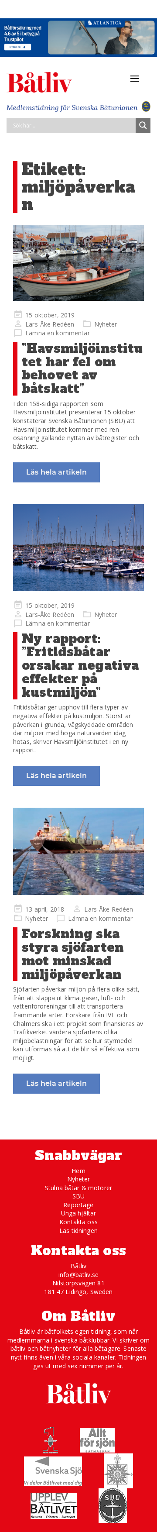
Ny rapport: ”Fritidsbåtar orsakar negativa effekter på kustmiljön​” (80, 665)
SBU (78, 1196)
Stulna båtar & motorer (78, 1188)
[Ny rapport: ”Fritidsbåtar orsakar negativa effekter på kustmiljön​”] (78, 547)
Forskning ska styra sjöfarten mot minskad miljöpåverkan (73, 954)
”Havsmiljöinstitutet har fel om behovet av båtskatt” (82, 368)
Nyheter (105, 324)
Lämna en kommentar (57, 333)
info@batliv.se (78, 1274)
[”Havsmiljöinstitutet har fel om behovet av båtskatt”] (78, 263)
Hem (78, 1171)
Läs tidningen (78, 1230)
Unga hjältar (78, 1213)
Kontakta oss (78, 1222)
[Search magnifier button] (143, 125)
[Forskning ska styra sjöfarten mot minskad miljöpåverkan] (78, 851)
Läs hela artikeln (56, 472)
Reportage (78, 1205)
